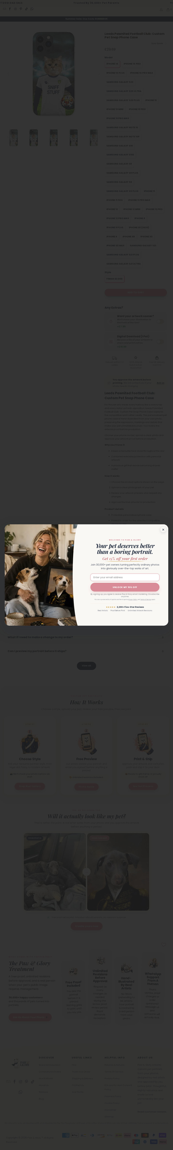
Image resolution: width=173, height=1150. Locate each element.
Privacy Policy (132, 600)
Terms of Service (145, 600)
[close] (163, 529)
